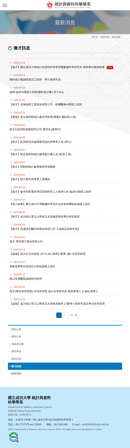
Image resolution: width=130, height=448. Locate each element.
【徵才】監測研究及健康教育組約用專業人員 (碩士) (41, 141)
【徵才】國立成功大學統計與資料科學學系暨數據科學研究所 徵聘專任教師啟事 (61, 67)
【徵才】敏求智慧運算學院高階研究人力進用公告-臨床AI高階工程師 (50, 191)
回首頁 (94, 37)
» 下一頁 (73, 315)
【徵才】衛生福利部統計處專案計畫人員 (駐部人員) (41, 154)
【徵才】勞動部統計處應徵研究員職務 (32, 166)
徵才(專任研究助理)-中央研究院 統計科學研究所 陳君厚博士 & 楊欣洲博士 (54, 291)
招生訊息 (16, 358)
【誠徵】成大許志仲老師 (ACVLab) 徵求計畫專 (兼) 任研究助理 (47, 253)
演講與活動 (17, 344)
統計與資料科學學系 (68, 5)
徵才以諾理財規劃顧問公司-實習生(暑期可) (35, 129)
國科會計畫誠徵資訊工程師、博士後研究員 (35, 79)
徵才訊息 (16, 366)
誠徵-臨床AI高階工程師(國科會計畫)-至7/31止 (37, 92)
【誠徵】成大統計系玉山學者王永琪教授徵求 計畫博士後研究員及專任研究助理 (57, 303)
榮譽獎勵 (16, 373)
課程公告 (16, 336)
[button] (5, 5)
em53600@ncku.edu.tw (95, 424)
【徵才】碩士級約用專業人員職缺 (30, 179)
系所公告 (16, 329)
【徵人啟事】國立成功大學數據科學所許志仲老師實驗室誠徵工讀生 (50, 204)
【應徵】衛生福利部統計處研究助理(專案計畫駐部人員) (43, 117)
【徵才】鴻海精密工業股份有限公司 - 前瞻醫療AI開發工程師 (46, 104)
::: (10, 42)
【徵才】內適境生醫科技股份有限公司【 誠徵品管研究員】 (45, 229)
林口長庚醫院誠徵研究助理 (26, 278)
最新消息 (105, 37)
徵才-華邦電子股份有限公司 (26, 241)
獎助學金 (16, 351)
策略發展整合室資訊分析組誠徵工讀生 (32, 266)
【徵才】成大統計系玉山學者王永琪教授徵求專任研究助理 (45, 216)
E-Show (97, 429)
